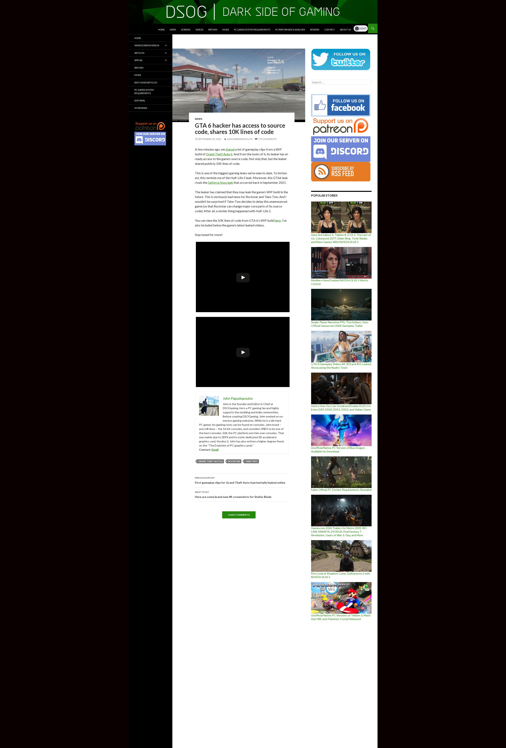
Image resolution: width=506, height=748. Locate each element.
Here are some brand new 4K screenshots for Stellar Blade (233, 494)
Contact (329, 29)
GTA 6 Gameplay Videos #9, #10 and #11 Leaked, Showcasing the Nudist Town (341, 365)
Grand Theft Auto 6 (219, 154)
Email (215, 449)
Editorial (139, 100)
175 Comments (267, 139)
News (173, 29)
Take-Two (251, 461)
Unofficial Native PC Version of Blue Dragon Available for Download (338, 449)
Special (138, 60)
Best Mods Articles (145, 82)
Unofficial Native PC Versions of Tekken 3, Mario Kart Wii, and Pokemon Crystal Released (341, 617)
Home (161, 29)
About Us (345, 29)
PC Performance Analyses (290, 29)
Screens (185, 29)
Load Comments (239, 514)
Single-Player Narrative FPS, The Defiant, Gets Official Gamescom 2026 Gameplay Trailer (339, 323)
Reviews (314, 29)
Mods (225, 29)
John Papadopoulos (239, 139)
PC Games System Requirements (252, 29)
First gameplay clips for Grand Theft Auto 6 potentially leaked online (240, 480)
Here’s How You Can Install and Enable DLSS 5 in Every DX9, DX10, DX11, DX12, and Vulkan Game (341, 407)
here (278, 220)
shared (230, 149)
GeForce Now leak (220, 182)
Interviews (140, 108)
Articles (139, 53)
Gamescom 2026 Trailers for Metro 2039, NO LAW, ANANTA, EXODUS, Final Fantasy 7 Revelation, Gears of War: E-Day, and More (339, 531)
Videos (199, 29)
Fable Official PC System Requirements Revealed (341, 489)
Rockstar (234, 461)
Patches (212, 29)
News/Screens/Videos (146, 45)
